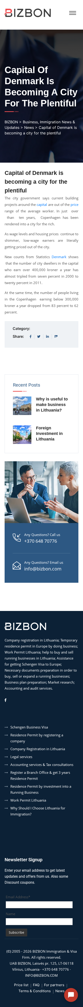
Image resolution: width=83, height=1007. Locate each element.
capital (41, 204)
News (60, 991)
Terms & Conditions (34, 991)
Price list (21, 985)
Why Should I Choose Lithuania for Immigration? (37, 811)
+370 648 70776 (40, 541)
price (74, 204)
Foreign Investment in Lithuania (49, 433)
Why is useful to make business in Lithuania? (52, 404)
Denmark (59, 256)
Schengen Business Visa (29, 727)
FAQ (36, 985)
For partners (54, 985)
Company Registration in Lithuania (37, 749)
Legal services (21, 756)
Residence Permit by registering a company (36, 738)
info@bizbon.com (43, 569)
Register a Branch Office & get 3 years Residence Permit (40, 775)
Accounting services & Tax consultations (41, 764)
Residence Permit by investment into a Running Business (40, 789)
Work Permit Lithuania (28, 800)
